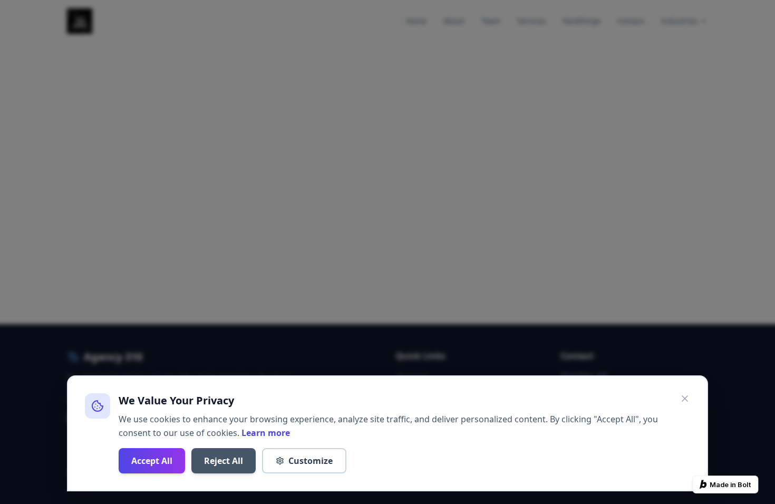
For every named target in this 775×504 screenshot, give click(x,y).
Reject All (223, 461)
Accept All (151, 461)
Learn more (265, 433)
